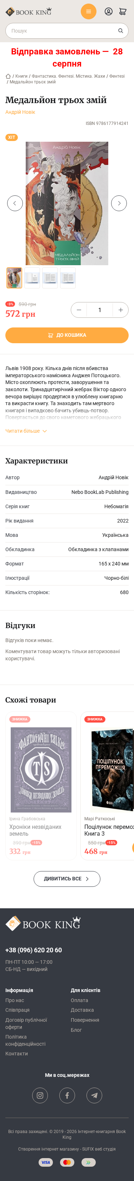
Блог (76, 1030)
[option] (67, 203)
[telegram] (94, 1095)
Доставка (82, 1010)
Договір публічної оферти (26, 1023)
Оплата (79, 1000)
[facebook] (67, 1095)
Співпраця (17, 1010)
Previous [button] (15, 203)
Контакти (16, 1053)
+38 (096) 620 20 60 (33, 950)
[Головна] (8, 76)
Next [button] (119, 203)
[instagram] (40, 1095)
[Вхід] (108, 11)
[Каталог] (88, 11)
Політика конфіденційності (25, 1040)
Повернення (85, 1020)
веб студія (105, 1149)
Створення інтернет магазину (48, 1149)
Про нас (14, 1000)
